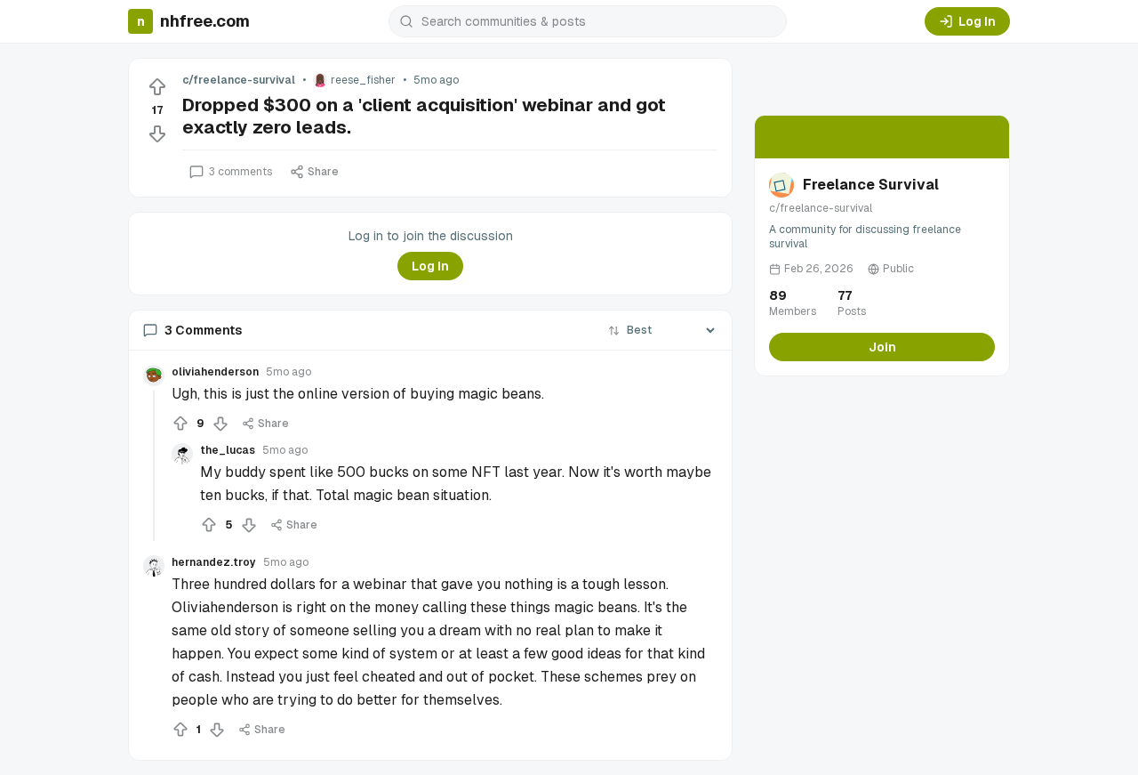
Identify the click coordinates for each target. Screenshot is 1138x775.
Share (323, 172)
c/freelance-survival (238, 80)
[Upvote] (157, 87)
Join (882, 347)
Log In (977, 21)
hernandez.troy (214, 562)
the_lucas (227, 450)
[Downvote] (157, 133)
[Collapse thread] (154, 465)
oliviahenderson (215, 372)
